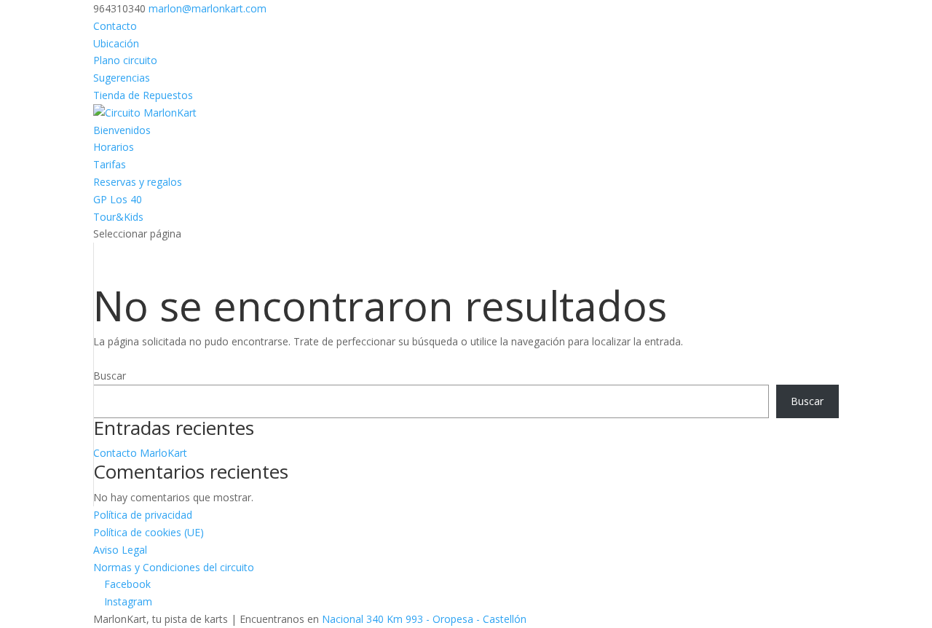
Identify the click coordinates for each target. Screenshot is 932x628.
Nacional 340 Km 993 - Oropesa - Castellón (424, 619)
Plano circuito (125, 60)
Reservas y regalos (137, 182)
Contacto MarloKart (140, 453)
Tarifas (109, 164)
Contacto (115, 26)
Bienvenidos (122, 130)
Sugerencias (121, 78)
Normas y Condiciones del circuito (173, 567)
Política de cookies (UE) (148, 532)
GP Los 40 (117, 199)
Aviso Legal (120, 550)
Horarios (113, 147)
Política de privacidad (142, 515)
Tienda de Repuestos (143, 95)
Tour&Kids (118, 217)
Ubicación (116, 43)
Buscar (109, 375)
